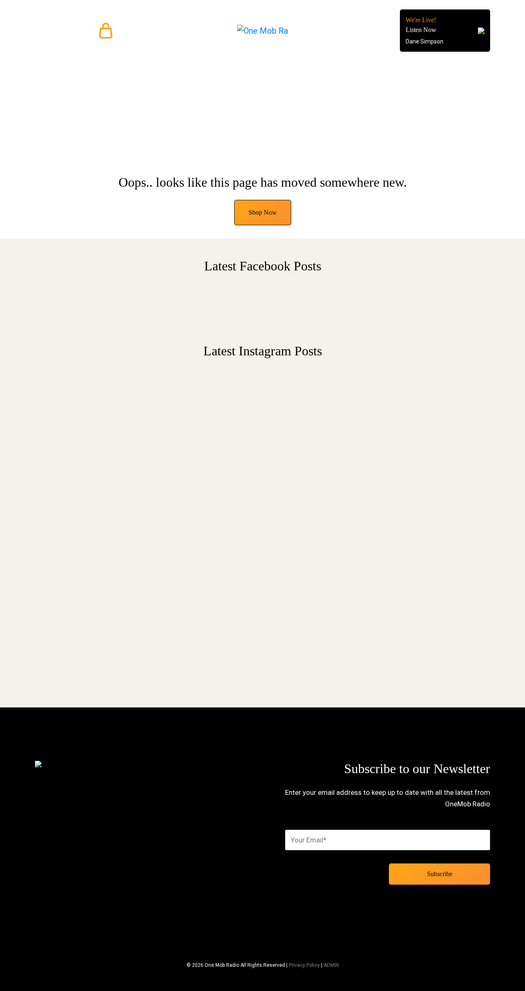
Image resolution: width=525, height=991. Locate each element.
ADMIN (331, 965)
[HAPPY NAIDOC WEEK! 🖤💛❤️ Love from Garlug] (204, 417)
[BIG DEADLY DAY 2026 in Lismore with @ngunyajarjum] (321, 521)
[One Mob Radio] (262, 31)
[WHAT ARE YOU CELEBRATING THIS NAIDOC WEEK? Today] (438, 452)
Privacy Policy (304, 965)
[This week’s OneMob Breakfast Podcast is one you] (87, 511)
